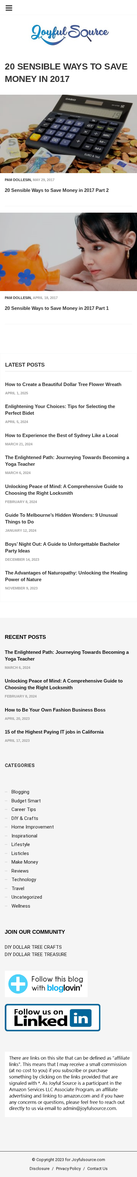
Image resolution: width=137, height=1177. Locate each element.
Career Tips (23, 809)
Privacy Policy (68, 1168)
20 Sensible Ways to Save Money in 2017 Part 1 (57, 308)
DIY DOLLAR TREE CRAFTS (33, 947)
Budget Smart (26, 801)
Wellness (20, 906)
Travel (17, 888)
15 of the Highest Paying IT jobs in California (54, 732)
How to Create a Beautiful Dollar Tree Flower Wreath (63, 384)
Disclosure (39, 1168)
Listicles (20, 853)
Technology (23, 879)
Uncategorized (26, 897)
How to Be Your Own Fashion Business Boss (55, 710)
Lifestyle (20, 844)
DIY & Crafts (24, 818)
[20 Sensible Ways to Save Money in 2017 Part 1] (68, 252)
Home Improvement (32, 827)
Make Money (24, 862)
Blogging (20, 792)
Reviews (20, 871)
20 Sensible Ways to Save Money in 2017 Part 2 (57, 190)
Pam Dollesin (18, 180)
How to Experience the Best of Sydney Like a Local (61, 435)
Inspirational (24, 836)
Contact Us (97, 1168)
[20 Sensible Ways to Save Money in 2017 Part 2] (68, 134)
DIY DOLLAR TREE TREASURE (36, 954)
